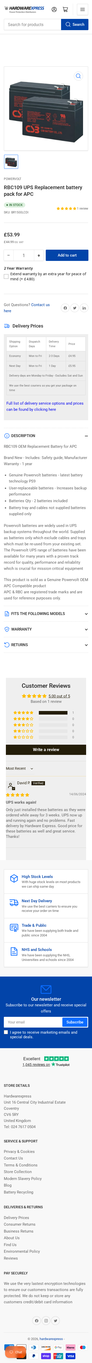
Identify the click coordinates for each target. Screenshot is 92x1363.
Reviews (11, 1258)
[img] (17, 795)
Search (78, 24)
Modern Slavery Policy (23, 1178)
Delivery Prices (16, 1217)
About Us (12, 1238)
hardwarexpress (51, 1339)
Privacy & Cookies (19, 1151)
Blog (8, 1185)
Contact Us (13, 1158)
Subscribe (74, 1022)
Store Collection (18, 1171)
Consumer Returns (20, 1224)
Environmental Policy (22, 1251)
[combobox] (46, 24)
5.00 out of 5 (59, 696)
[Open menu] (82, 9)
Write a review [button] (46, 749)
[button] (67, 208)
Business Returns (18, 1231)
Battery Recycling (18, 1192)
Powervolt (12, 179)
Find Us (10, 1245)
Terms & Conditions (21, 1165)
